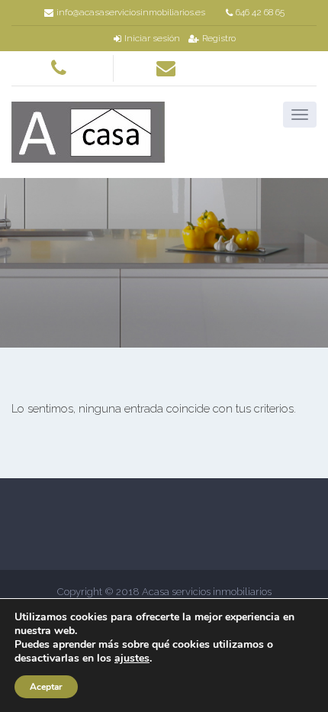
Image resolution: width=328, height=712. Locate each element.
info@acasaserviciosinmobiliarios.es (130, 12)
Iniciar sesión (152, 38)
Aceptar (46, 687)
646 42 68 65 (260, 12)
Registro (219, 38)
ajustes (132, 658)
